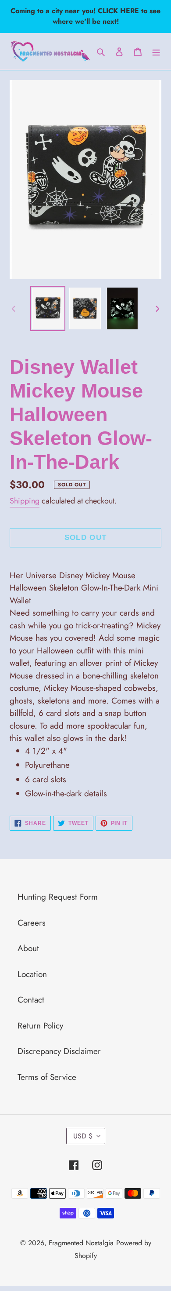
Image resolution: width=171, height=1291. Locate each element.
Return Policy (40, 1026)
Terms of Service (47, 1077)
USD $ (83, 1136)
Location (32, 974)
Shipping (24, 501)
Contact (31, 1000)
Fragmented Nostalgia (81, 1243)
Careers (32, 923)
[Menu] (156, 51)
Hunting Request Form (58, 897)
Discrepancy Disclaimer (59, 1051)
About (28, 948)
